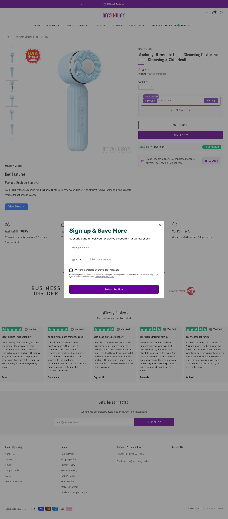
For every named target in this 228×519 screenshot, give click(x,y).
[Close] (160, 225)
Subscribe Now (114, 289)
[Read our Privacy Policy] (157, 275)
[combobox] (76, 259)
